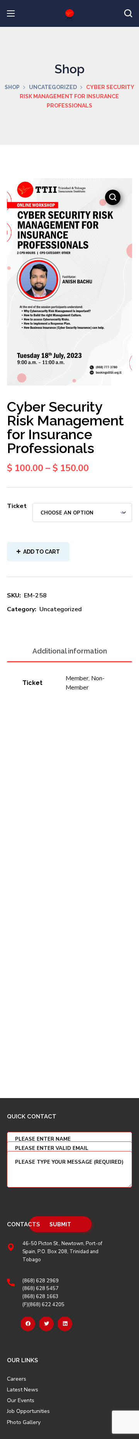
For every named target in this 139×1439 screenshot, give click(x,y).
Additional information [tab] (69, 651)
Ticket (17, 506)
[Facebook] (27, 1324)
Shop (12, 87)
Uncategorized (53, 87)
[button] (128, 13)
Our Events (20, 1400)
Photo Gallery (24, 1422)
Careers (16, 1379)
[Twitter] (46, 1324)
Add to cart (41, 552)
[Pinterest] (65, 1324)
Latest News (22, 1389)
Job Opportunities (28, 1411)
